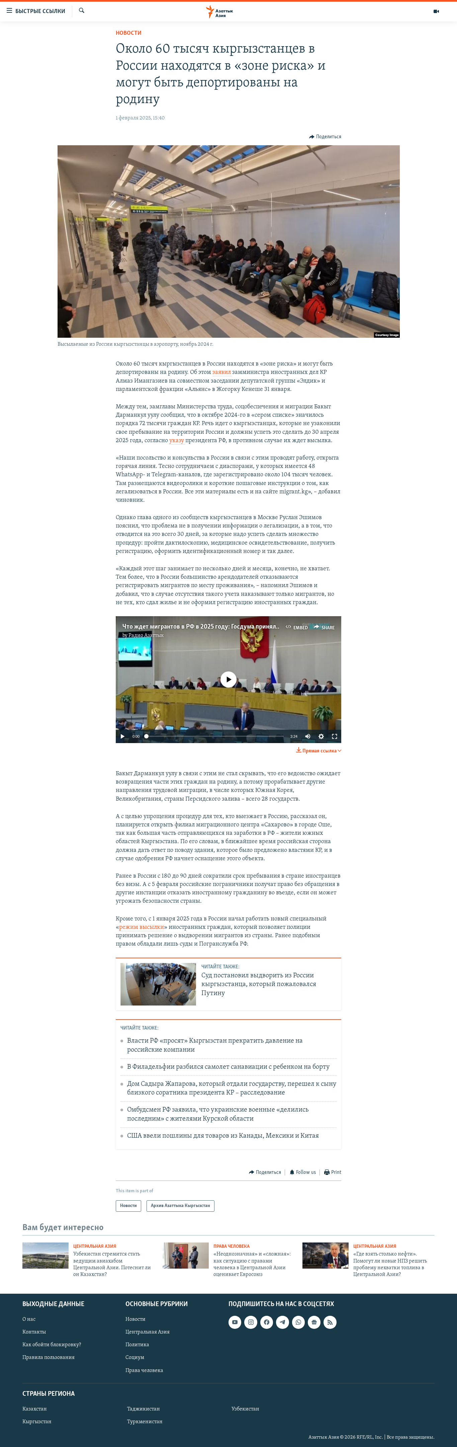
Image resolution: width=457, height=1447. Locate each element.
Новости (129, 33)
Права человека (231, 1246)
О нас (28, 1319)
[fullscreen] (334, 736)
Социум (134, 1357)
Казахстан (34, 1409)
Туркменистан (145, 1422)
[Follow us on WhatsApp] (298, 1322)
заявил (222, 373)
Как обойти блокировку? (51, 1345)
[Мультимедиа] (436, 11)
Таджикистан (143, 1409)
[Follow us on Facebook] (266, 1322)
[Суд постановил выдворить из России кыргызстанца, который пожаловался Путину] (158, 984)
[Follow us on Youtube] (235, 1322)
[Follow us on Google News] (314, 1322)
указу (177, 441)
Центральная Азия (94, 1246)
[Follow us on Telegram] (282, 1322)
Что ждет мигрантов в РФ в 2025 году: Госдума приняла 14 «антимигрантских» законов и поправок (260, 627)
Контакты (34, 1332)
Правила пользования (48, 1357)
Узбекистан (245, 1409)
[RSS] (330, 1322)
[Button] (325, 137)
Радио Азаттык (146, 635)
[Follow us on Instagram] (250, 1322)
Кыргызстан (37, 1422)
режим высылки (141, 928)
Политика (137, 1345)
